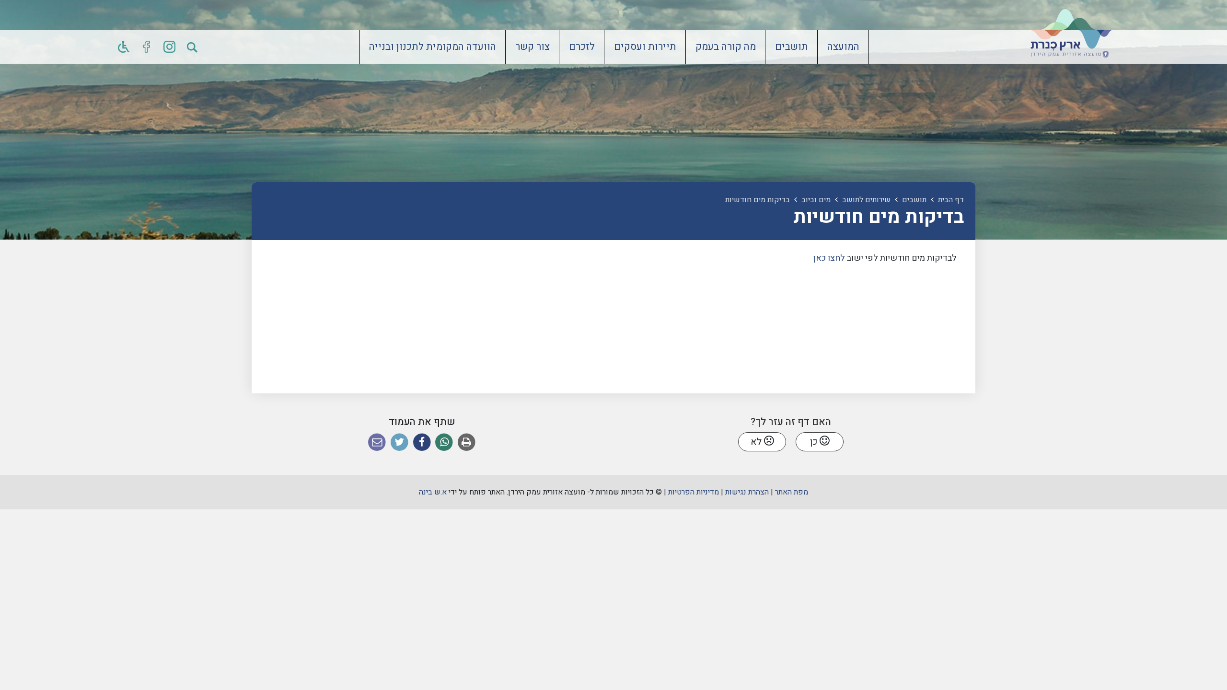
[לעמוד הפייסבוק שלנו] (146, 47)
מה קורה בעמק (725, 47)
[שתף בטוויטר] (399, 442)
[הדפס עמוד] (466, 442)
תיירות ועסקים (645, 47)
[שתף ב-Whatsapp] (444, 442)
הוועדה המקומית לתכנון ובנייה (432, 47)
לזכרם (582, 47)
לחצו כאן (830, 258)
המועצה (843, 47)
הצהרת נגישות (747, 492)
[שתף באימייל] (377, 442)
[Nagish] (123, 47)
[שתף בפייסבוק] (422, 442)
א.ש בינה (433, 492)
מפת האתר (791, 492)
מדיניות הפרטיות (693, 492)
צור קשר (532, 47)
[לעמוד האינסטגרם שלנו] (169, 47)
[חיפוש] (192, 47)
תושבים (791, 47)
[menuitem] (843, 47)
